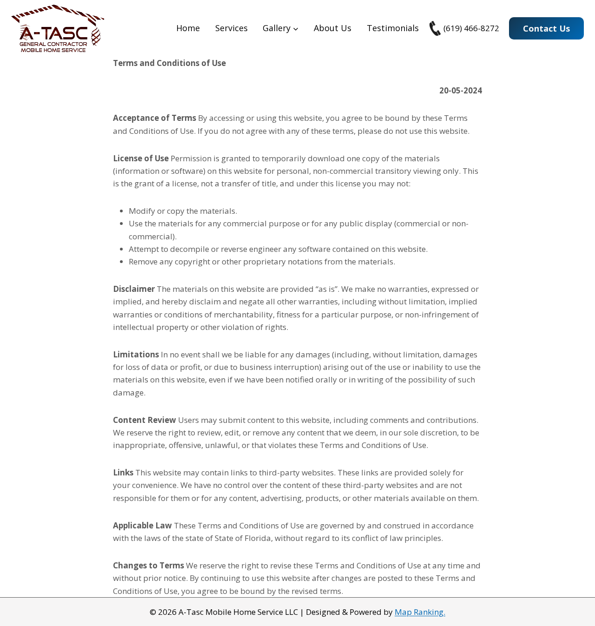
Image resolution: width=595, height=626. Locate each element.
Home (188, 27)
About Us (332, 27)
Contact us (546, 28)
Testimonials (393, 27)
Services (231, 27)
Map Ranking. (420, 611)
